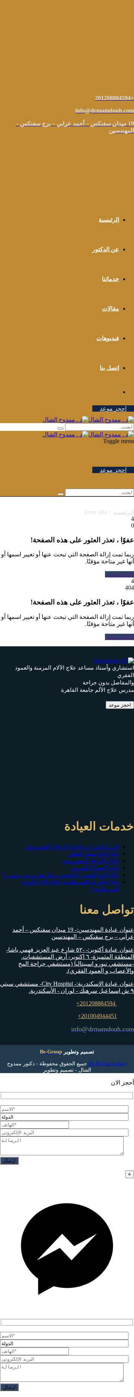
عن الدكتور (105, 249)
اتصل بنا (109, 368)
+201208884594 (96, 1003)
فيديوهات (107, 338)
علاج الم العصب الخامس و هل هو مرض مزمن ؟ (60, 875)
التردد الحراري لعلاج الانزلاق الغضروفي (71, 847)
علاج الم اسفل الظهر (93, 854)
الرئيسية (109, 220)
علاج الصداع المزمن (94, 868)
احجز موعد (113, 408)
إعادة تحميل (119, 574)
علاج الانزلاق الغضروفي (90, 861)
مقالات (110, 308)
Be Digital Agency (108, 1063)
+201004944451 (97, 1016)
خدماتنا (110, 279)
